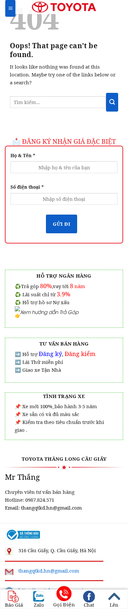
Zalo (39, 604)
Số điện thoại (27, 186)
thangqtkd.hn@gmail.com (48, 570)
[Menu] (10, 8)
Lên (114, 604)
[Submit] (112, 102)
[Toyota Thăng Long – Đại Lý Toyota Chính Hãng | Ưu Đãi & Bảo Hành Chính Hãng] (64, 7)
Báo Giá (14, 604)
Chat (89, 604)
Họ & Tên (23, 155)
